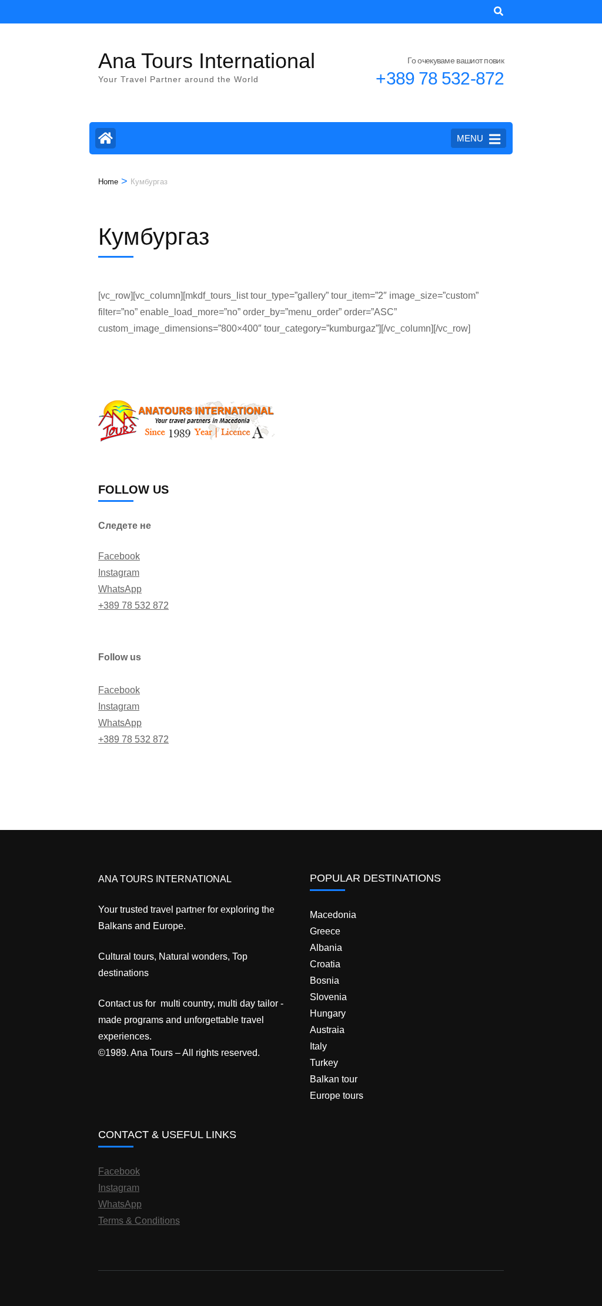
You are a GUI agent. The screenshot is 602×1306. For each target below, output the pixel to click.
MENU (470, 138)
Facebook (119, 556)
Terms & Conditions (139, 1221)
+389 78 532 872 (133, 605)
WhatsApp (120, 589)
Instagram (118, 573)
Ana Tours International (206, 61)
